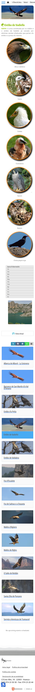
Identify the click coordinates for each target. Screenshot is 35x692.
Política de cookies (9, 672)
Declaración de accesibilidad (12, 676)
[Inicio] (8, 2)
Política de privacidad (20, 667)
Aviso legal (6, 667)
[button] (13, 344)
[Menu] (3, 3)
